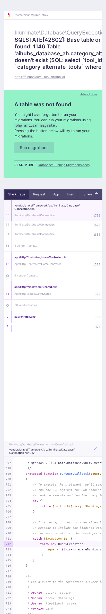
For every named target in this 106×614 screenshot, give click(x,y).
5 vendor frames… (26, 245)
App (56, 194)
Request (39, 194)
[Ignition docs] (11, 15)
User (70, 194)
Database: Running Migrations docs (64, 165)
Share (88, 194)
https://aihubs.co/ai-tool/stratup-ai (40, 77)
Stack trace (16, 194)
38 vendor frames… (26, 305)
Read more (24, 165)
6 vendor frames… (26, 275)
